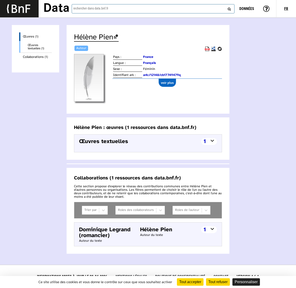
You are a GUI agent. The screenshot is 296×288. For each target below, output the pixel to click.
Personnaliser (246, 282)
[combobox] (153, 8)
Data (56, 8)
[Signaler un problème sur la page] (116, 37)
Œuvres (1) (30, 36)
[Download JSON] (219, 50)
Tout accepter (190, 282)
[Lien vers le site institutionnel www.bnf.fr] (19, 8)
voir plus (167, 83)
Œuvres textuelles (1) (36, 47)
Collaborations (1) (35, 57)
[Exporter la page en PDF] (207, 50)
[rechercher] (228, 8)
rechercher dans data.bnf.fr (90, 8)
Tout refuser (218, 282)
